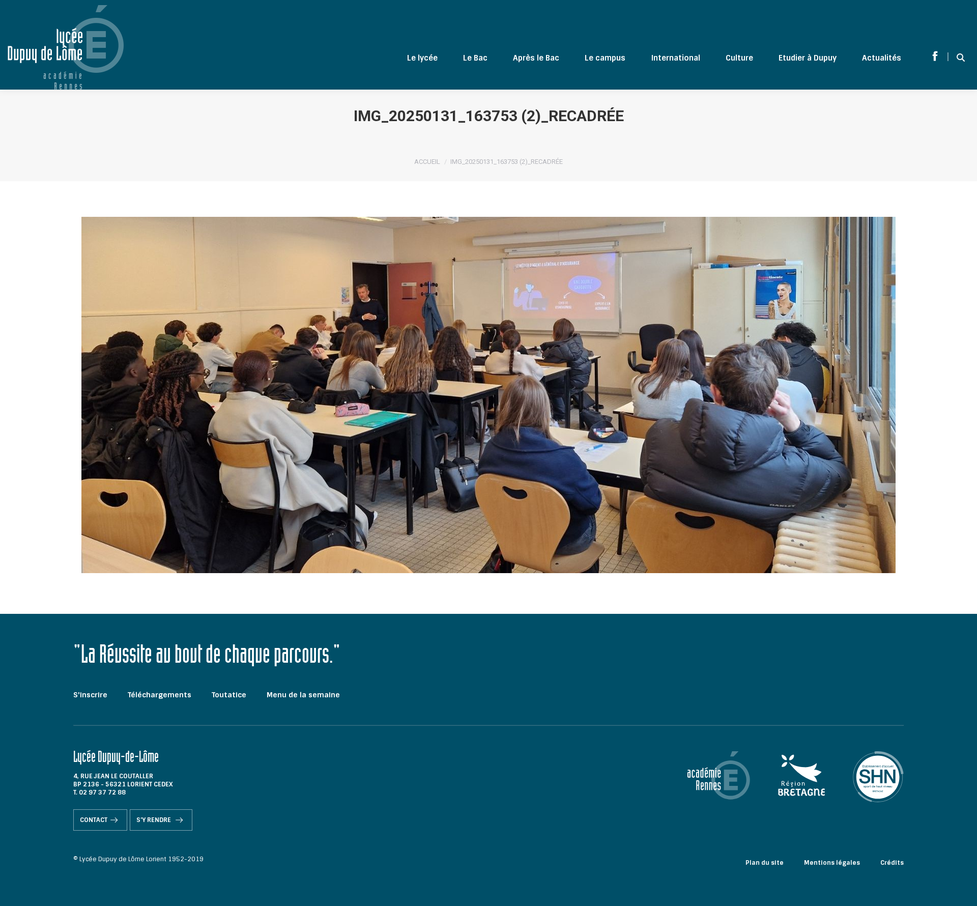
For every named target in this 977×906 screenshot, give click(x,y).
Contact (93, 820)
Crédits (892, 863)
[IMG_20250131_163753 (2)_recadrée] (488, 395)
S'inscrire (90, 694)
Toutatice (229, 694)
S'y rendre (154, 820)
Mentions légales (832, 863)
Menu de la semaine (303, 694)
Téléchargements (159, 694)
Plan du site (764, 863)
